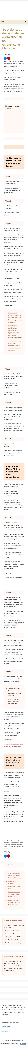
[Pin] (8, 58)
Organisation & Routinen (12, 931)
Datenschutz (6, 1026)
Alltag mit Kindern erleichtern (13, 937)
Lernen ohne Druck (11, 934)
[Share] (5, 58)
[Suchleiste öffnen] (26, 22)
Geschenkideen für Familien (13, 940)
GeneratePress (19, 1040)
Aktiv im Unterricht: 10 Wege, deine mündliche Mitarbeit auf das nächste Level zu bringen (14, 345)
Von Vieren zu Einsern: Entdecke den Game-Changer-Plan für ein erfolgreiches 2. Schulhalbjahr (15, 317)
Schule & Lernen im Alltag (13, 943)
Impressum (5, 1031)
